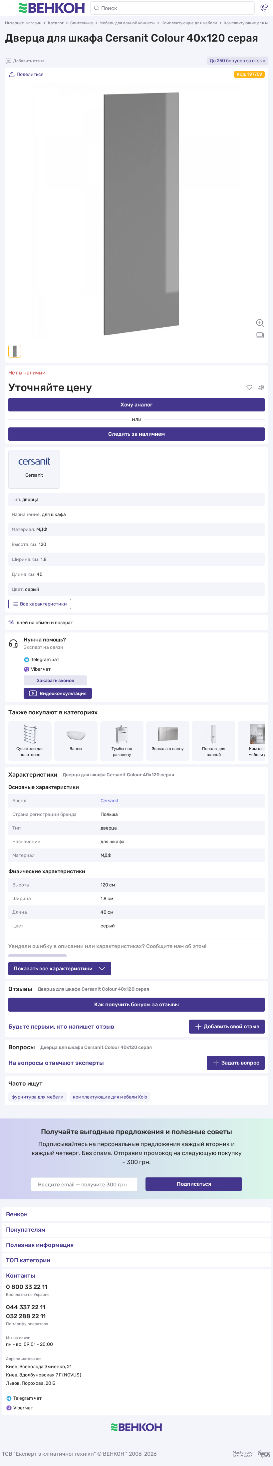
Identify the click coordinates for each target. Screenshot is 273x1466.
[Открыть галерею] (260, 335)
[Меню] (9, 8)
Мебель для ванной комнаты (127, 23)
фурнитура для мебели (38, 1097)
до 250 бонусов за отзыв (237, 61)
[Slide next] (256, 211)
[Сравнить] (261, 387)
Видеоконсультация (63, 693)
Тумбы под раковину (122, 751)
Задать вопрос (240, 1063)
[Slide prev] (16, 211)
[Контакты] (264, 8)
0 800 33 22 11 (26, 1287)
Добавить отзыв (29, 61)
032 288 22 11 (26, 1316)
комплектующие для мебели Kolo (110, 1097)
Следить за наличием (136, 434)
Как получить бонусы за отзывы (136, 1004)
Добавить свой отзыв (231, 1026)
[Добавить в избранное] (249, 387)
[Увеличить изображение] (260, 323)
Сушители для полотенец (30, 751)
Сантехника (81, 23)
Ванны (76, 748)
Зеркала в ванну (168, 748)
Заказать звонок (55, 680)
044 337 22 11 (25, 1307)
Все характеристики (43, 604)
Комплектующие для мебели (189, 23)
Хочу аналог (136, 404)
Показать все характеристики (53, 968)
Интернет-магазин (23, 23)
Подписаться (194, 1184)
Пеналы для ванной (214, 751)
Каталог (56, 23)
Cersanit (34, 475)
